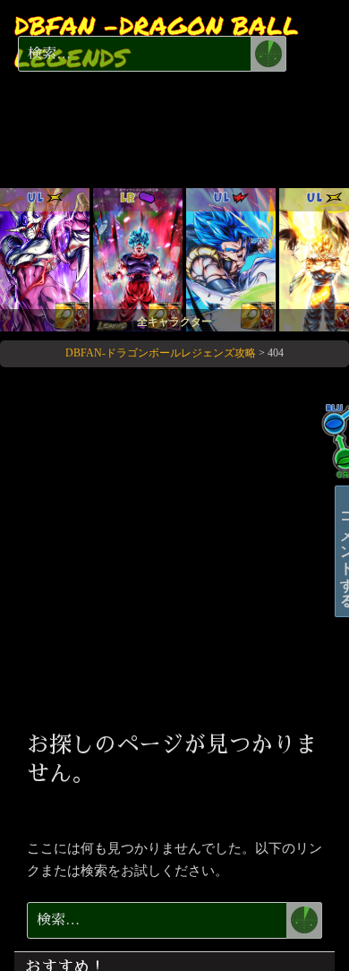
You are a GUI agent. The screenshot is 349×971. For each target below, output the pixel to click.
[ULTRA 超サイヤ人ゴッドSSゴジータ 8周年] (231, 258)
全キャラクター (174, 321)
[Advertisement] (174, 546)
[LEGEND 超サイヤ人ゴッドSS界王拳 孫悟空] (138, 258)
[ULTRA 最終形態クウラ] (44, 258)
